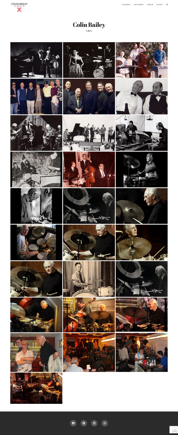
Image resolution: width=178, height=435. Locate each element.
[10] (89, 279)
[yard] (142, 60)
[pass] (36, 133)
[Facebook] (73, 423)
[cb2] (36, 206)
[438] (142, 206)
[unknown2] (36, 60)
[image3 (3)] (36, 388)
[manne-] (142, 133)
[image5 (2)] (36, 315)
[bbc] (36, 242)
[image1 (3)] (89, 352)
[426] (142, 242)
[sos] (89, 96)
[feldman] (36, 169)
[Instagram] (104, 423)
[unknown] (36, 96)
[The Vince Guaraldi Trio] (89, 169)
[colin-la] (89, 206)
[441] (89, 242)
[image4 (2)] (142, 315)
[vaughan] (89, 60)
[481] (36, 279)
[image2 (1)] (36, 352)
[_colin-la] (142, 279)
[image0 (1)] (142, 352)
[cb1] (142, 169)
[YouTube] (94, 423)
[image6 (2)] (89, 315)
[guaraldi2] (89, 133)
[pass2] (142, 96)
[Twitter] (84, 423)
